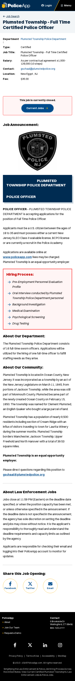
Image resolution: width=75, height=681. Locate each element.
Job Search (12, 16)
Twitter (30, 588)
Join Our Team (11, 627)
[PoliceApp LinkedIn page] (45, 645)
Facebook (10, 588)
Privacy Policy (16, 656)
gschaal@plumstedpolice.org (38, 68)
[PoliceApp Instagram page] (60, 645)
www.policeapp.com (17, 257)
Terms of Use (32, 656)
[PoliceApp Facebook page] (15, 645)
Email (50, 588)
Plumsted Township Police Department (43, 39)
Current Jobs (35, 108)
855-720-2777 (57, 628)
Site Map (62, 656)
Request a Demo (12, 633)
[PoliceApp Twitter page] (30, 645)
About (7, 622)
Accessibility (48, 656)
